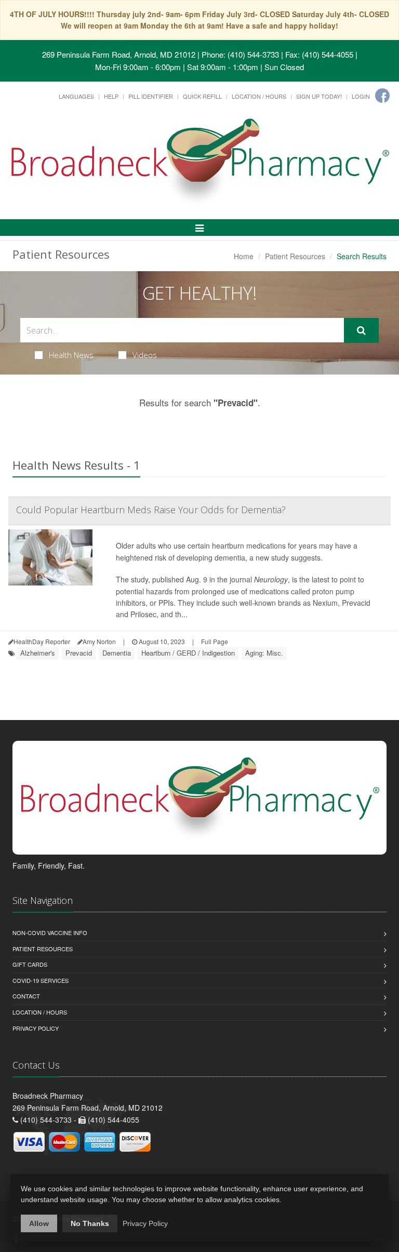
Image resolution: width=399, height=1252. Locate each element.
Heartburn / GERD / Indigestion (188, 653)
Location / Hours (259, 96)
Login (361, 96)
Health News (71, 355)
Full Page (214, 641)
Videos (144, 355)
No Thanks (90, 1223)
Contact (26, 996)
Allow (39, 1223)
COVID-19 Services (40, 980)
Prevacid (78, 653)
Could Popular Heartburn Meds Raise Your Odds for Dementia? (151, 509)
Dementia (116, 653)
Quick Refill (202, 96)
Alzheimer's (37, 653)
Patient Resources (295, 256)
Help (111, 96)
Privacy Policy (35, 1028)
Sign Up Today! (319, 96)
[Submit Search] (361, 330)
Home (244, 256)
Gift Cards (29, 964)
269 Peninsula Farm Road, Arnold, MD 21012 (118, 54)
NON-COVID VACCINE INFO (49, 932)
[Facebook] (382, 95)
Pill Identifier (150, 96)
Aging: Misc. (264, 653)
